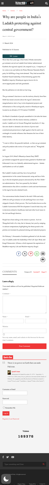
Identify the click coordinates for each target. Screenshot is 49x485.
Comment (6, 293)
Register (5, 419)
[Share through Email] (42, 253)
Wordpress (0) (28, 272)
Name (5, 316)
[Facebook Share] (18, 253)
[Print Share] (42, 259)
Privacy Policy (21, 484)
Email (27, 316)
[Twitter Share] (24, 253)
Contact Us (42, 484)
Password (6, 398)
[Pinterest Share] (30, 253)
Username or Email (9, 389)
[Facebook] (3, 457)
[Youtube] (12, 457)
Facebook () (36, 272)
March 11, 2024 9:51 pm (9, 36)
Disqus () (43, 272)
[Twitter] (7, 457)
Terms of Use (32, 484)
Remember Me (10, 408)
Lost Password (14, 419)
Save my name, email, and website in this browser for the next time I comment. (23, 339)
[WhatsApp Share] (36, 253)
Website (5, 326)
